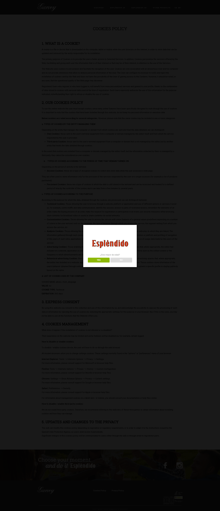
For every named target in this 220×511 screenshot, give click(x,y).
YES (99, 260)
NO (121, 260)
